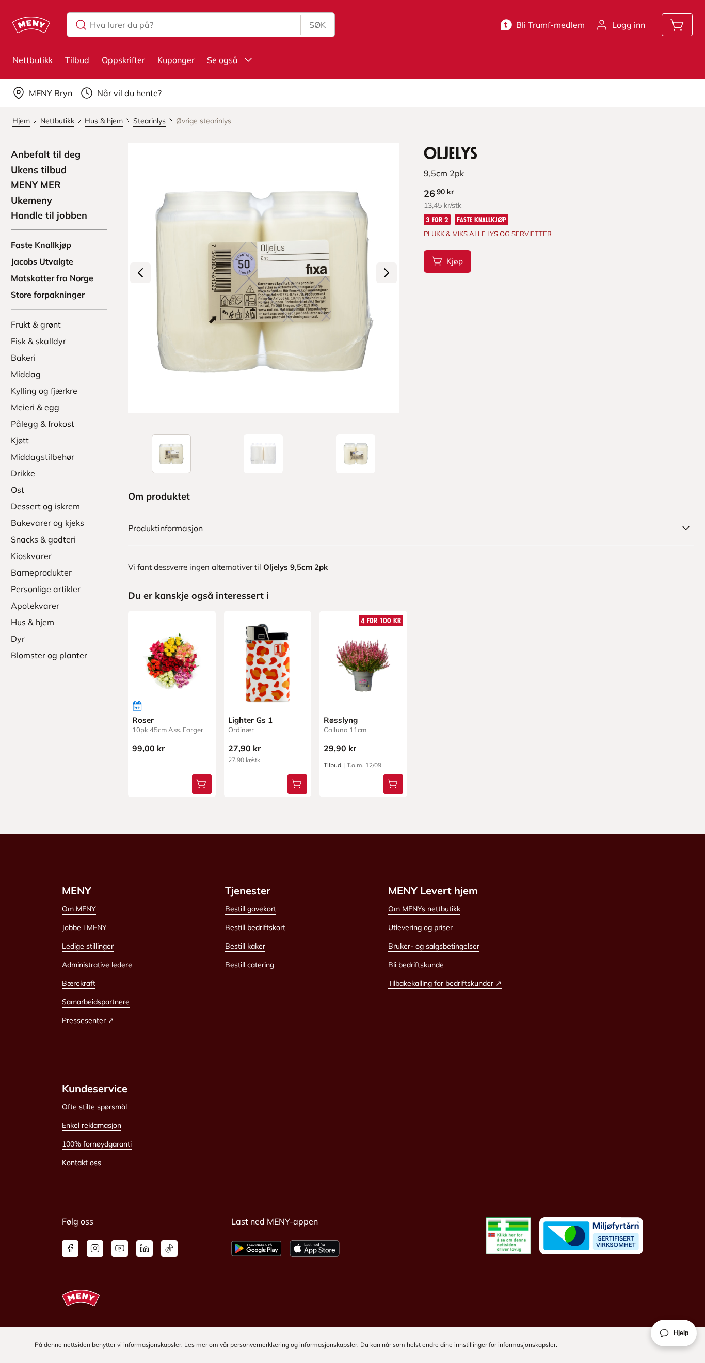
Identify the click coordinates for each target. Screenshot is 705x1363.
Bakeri (23, 357)
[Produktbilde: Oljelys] (171, 453)
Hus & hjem (32, 622)
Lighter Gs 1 (250, 720)
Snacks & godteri (43, 539)
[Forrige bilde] (140, 272)
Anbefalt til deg (46, 154)
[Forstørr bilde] (263, 278)
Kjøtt (20, 440)
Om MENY (79, 908)
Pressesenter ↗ (88, 1020)
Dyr (18, 638)
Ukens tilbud (39, 170)
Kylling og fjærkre (44, 390)
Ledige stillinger (88, 946)
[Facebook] (70, 1248)
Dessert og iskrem (45, 506)
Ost (17, 490)
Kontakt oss (81, 1162)
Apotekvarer (35, 605)
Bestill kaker (245, 946)
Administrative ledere (97, 964)
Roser (143, 720)
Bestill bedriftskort (255, 927)
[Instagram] (95, 1248)
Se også (222, 60)
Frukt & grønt (36, 324)
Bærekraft (78, 983)
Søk (317, 25)
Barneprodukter (41, 572)
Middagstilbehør (42, 457)
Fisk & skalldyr (38, 341)
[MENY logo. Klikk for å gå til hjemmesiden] (31, 25)
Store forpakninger (48, 294)
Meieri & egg (35, 407)
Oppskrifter (123, 60)
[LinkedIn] (144, 1248)
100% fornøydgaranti (97, 1144)
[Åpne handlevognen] (677, 24)
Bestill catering (249, 964)
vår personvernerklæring (254, 1345)
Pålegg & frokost (42, 424)
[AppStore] (315, 1248)
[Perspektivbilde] (355, 453)
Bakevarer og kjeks (47, 523)
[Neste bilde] (386, 272)
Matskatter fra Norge (52, 278)
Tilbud (77, 60)
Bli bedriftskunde (416, 964)
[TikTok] (169, 1248)
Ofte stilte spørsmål (94, 1106)
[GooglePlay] (256, 1248)
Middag (26, 374)
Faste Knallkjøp (41, 245)
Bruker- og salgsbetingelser (433, 946)
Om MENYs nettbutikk (424, 908)
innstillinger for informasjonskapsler (505, 1345)
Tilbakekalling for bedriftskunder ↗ (445, 983)
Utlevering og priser (420, 927)
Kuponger (176, 60)
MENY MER (36, 185)
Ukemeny (31, 200)
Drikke (23, 473)
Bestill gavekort (250, 908)
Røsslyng (341, 720)
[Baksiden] (263, 453)
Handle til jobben (49, 215)
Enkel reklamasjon (91, 1125)
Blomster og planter (49, 655)
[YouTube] (119, 1248)
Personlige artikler (46, 589)
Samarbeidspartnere (96, 1001)
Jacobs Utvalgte (42, 261)
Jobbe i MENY (84, 927)
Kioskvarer (31, 556)
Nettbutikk (32, 60)
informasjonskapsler (328, 1345)
